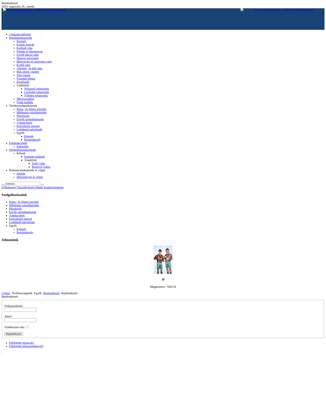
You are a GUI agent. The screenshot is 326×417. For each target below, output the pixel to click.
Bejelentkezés (51, 293)
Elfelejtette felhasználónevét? (26, 346)
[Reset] (42, 184)
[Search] (3, 184)
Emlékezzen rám (14, 327)
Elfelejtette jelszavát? (21, 342)
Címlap (6, 293)
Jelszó (8, 316)
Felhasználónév (14, 306)
